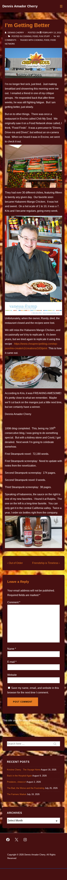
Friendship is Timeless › (46, 563)
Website (12, 674)
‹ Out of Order (15, 563)
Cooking (27, 36)
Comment (13, 602)
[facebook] (8, 839)
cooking (38, 40)
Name (10, 648)
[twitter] (16, 839)
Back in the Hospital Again (19, 775)
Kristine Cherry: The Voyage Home (23, 769)
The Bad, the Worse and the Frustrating (25, 788)
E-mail (11, 661)
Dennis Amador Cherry (20, 6)
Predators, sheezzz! (16, 782)
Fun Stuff (44, 36)
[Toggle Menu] (61, 6)
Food (35, 36)
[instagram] (25, 839)
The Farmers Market (16, 794)
